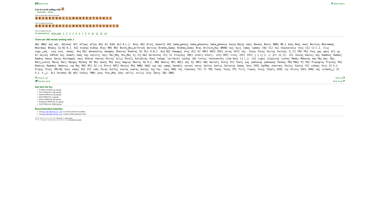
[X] (107, 19)
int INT (222, 55)
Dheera (132, 51)
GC (333, 51)
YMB (92, 72)
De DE (82, 51)
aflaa (83, 44)
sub (96, 69)
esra (228, 51)
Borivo (152, 47)
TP (234, 69)
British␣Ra (211, 47)
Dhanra (121, 51)
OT (232, 62)
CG (277, 47)
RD (84, 65)
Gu (62, 55)
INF (190, 55)
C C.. (316, 47)
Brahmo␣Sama (167, 47)
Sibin (299, 65)
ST (89, 69)
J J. (283, 55)
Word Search (339, 4)
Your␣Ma (110, 72)
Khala (89, 58)
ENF (205, 51)
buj (238, 47)
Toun (226, 69)
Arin (150, 44)
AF (75, 44)
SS (83, 69)
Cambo (256, 47)
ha (86, 55)
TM (210, 69)
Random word (44, 81)
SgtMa (265, 65)
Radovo (63, 65)
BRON (224, 47)
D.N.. (154, 51)
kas (80, 58)
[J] (67, 19)
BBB (276, 44)
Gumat (70, 55)
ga (319, 51)
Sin (324, 65)
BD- (283, 44)
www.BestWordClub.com (52, 114)
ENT (212, 51)
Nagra (127, 62)
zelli (129, 72)
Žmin (156, 72)
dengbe (109, 51)
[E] (50, 19)
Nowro (165, 62)
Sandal (177, 65)
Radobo (51, 65)
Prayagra (318, 62)
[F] (53, 19)
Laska (186, 58)
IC (165, 55)
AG (101, 44)
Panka (281, 62)
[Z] (117, 26)
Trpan (251, 69)
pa (247, 62)
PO (307, 62)
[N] (77, 19)
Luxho (285, 58)
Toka (217, 69)
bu (231, 47)
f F (292, 51)
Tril (241, 69)
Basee (258, 44)
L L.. (245, 58)
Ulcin (294, 69)
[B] (40, 19)
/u (286, 69)
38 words (57, 95)
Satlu (218, 65)
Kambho (326, 55)
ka (318, 55)
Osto (224, 62)
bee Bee (294, 44)
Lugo (261, 58)
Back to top (338, 81)
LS (254, 58)
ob (187, 62)
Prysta (331, 62)
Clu (326, 47)
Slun (48, 69)
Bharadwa (328, 44)
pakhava (256, 62)
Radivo (40, 65)
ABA (44, 44)
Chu (301, 47)
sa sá (157, 65)
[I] (63, 19)
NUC (180, 62)
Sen (249, 65)
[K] (67, 26)
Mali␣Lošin (42, 62)
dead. (71, 51)
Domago (177, 51)
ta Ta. (156, 69)
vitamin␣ (328, 69)
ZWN (171, 72)
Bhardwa (40, 47)
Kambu (39, 58)
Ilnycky (179, 55)
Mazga (73, 62)
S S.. (334, 65)
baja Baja (236, 44)
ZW (164, 72)
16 (105, 33)
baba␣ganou (181, 44)
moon (103, 62)
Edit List (50, 12)
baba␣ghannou (199, 44)
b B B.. (65, 47)
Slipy (39, 69)
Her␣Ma (114, 55)
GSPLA (54, 55)
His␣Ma (126, 55)
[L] (70, 19)
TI (199, 69)
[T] (93, 19)
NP (173, 62)
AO (142, 44)
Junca (299, 55)
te (180, 69)
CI (307, 47)
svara (124, 69)
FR (306, 51)
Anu (135, 44)
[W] (104, 19)
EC (193, 51)
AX (169, 44)
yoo (100, 72)
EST (236, 51)
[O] (80, 19)
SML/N (58, 69)
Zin (149, 72)
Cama (246, 47)
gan (326, 51)
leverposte (216, 58)
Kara (57, 58)
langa (161, 58)
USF (303, 69)
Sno (67, 69)
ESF (220, 51)
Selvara (229, 65)
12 (101, 33)
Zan (120, 72)
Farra (271, 51)
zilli (140, 72)
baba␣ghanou (218, 44)
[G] (56, 19)
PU (340, 62)
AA (37, 44)
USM (311, 69)
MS (111, 62)
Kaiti (309, 55)
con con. (58, 51)
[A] (36, 19)
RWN (140, 65)
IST (249, 55)
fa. (244, 51)
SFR (256, 65)
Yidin (83, 72)
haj (105, 55)
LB (194, 58)
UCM (279, 69)
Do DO (165, 51)
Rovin (125, 65)
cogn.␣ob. (42, 51)
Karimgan (69, 58)
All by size (56, 33)
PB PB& (293, 62)
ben (305, 44)
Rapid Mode (41, 12)
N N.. (148, 62)
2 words (55, 97)
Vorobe (62, 72)
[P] (83, 19)
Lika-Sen (232, 58)
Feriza (282, 51)
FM (300, 51)
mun (118, 62)
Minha (83, 62)
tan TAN (170, 69)
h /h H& (140, 55)
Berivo (315, 44)
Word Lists (43, 4)
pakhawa (269, 62)
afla (93, 44)
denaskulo (95, 51)
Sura (104, 69)
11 (97, 33)
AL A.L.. (124, 44)
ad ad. (54, 44)
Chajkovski (288, 47)
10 (93, 33)
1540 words (57, 104)
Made (295, 58)
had (79, 55)
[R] (87, 19)
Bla (103, 47)
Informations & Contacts (75, 120)
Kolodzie (141, 58)
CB (264, 47)
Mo (96, 62)
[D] (46, 19)
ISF (242, 55)
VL (53, 72)
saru (198, 65)
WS (75, 72)
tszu (261, 69)
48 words (57, 99)
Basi (267, 44)
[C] (43, 19)
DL (146, 51)
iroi (233, 55)
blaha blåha (89, 47)
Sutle (114, 69)
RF (90, 65)
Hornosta (155, 55)
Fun (312, 51)
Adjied (66, 44)
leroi (202, 58)
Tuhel (270, 69)
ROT (116, 65)
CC (270, 47)
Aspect (160, 44)
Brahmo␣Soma (185, 47)
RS (133, 65)
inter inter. (204, 55)
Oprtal (214, 62)
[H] (60, 19)
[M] (73, 19)
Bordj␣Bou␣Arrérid (132, 47)
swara (134, 69)
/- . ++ (265, 55)
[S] (90, 19)
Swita (144, 69)
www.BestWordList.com (52, 112)
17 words (60, 102)
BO (116, 47)
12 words (57, 90)
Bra (198, 47)
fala (252, 51)
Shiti (289, 65)
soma (75, 69)
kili (119, 58)
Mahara (305, 58)
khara (99, 58)
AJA (112, 44)
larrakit (173, 58)
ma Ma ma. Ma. (324, 58)
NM (157, 62)
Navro (137, 62)
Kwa (152, 58)
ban (249, 44)
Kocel (129, 58)
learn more (59, 118)
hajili (95, 55)
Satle (208, 65)
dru (187, 51)
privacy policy (68, 118)
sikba (315, 65)
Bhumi (52, 47)
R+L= (107, 65)
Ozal (239, 62)
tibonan (189, 69)
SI (307, 65)
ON (205, 62)
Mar (64, 62)
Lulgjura (273, 58)
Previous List (42, 78)
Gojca (44, 55)
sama (167, 65)
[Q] (87, 26)
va (318, 69)
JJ (291, 55)
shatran (277, 65)
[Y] (110, 19)
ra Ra (75, 65)
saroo (188, 65)
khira (110, 58)
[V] (100, 19)
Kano (48, 58)
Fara (261, 51)
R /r (98, 65)
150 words (56, 92)
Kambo (337, 55)
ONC (198, 62)
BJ (76, 47)
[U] (97, 19)
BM (110, 47)
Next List (339, 78)
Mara (55, 62)
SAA (147, 65)
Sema (240, 65)
